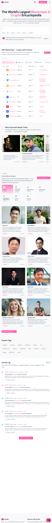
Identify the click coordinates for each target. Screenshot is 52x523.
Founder (5, 345)
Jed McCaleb (42, 91)
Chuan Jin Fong (18, 413)
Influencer (36, 348)
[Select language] (35, 2)
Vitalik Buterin (42, 74)
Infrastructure (6, 348)
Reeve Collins (42, 78)
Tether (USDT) (12, 80)
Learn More (45, 38)
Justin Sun (41, 106)
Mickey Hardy (17, 387)
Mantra (15, 374)
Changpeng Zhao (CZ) (44, 85)
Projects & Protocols (13, 372)
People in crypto (12, 385)
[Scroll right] (48, 128)
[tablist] (26, 62)
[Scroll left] (45, 128)
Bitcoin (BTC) (12, 70)
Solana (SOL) (12, 101)
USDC (10, 97)
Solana (4, 352)
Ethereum (24, 33)
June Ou (41, 110)
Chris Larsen (42, 90)
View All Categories (42, 177)
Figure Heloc (12, 111)
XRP (10, 91)
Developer (27, 345)
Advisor (35, 345)
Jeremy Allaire (42, 96)
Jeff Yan (41, 116)
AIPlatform (11, 352)
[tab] (8, 62)
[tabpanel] (26, 92)
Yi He (41, 86)
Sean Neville (42, 97)
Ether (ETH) (12, 74)
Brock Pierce (42, 80)
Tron (10, 106)
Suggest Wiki (43, 2)
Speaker (20, 345)
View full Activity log (25, 438)
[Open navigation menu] (49, 2)
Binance (11, 85)
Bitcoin (18, 33)
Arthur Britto (42, 92)
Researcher (23, 348)
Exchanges (31, 33)
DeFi (8, 33)
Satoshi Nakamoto (43, 70)
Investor (15, 348)
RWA (30, 348)
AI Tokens (13, 33)
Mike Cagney (42, 112)
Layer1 (19, 352)
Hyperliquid (12, 116)
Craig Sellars (42, 81)
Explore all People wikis (8, 331)
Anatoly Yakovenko (43, 101)
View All (46, 52)
